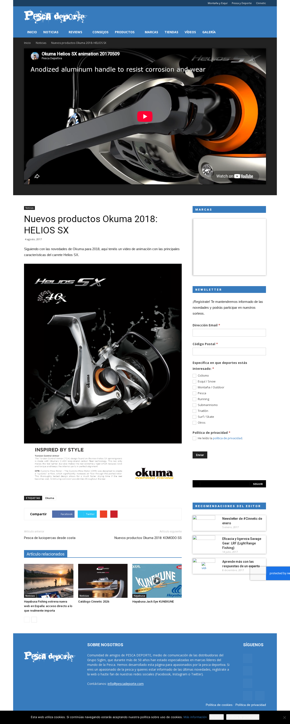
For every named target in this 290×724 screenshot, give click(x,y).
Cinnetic (261, 3)
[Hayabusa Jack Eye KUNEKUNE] (157, 581)
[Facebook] (27, 3)
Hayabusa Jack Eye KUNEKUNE (153, 601)
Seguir (258, 484)
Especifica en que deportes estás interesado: (220, 366)
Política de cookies (219, 705)
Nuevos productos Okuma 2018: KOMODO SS (148, 538)
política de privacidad (227, 438)
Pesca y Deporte (242, 3)
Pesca (201, 393)
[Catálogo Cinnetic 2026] (103, 581)
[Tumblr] (42, 3)
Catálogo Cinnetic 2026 (93, 601)
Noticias (50, 32)
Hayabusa (139, 595)
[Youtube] (57, 3)
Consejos (100, 32)
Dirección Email (206, 325)
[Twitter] (49, 3)
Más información (195, 717)
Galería (209, 32)
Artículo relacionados (46, 554)
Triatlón (202, 411)
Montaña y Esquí (217, 3)
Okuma (49, 498)
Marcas (151, 32)
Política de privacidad (250, 705)
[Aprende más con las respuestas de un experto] (204, 566)
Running (203, 399)
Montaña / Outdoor (210, 387)
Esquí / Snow (206, 381)
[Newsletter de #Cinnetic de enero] (204, 523)
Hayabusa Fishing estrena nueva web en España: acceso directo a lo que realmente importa (48, 606)
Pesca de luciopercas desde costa (49, 538)
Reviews (75, 32)
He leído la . (220, 438)
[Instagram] (34, 3)
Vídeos (190, 32)
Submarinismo (207, 405)
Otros (201, 423)
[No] (284, 717)
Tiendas (171, 32)
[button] (260, 32)
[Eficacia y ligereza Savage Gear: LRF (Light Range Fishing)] (204, 543)
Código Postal (205, 344)
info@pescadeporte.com (126, 683)
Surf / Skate (205, 417)
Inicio (32, 32)
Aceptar (216, 717)
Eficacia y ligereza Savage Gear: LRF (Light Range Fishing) (241, 543)
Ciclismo (203, 375)
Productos (125, 32)
